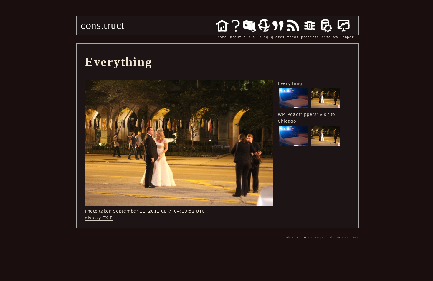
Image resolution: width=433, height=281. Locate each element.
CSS (304, 237)
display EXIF (98, 217)
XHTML (296, 237)
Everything (290, 83)
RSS (310, 237)
